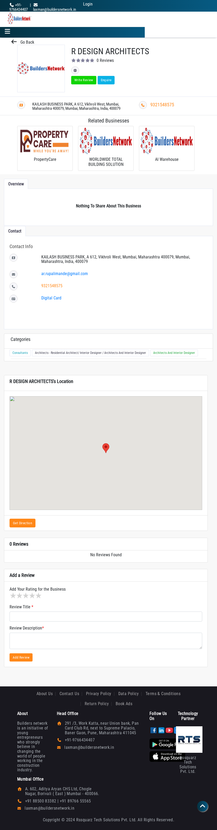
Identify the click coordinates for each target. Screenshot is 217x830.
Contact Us (69, 693)
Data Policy (128, 693)
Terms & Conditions (163, 693)
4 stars (32, 595)
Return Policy (97, 703)
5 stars (38, 595)
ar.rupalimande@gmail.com (64, 273)
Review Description (27, 628)
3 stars (25, 595)
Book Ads (124, 703)
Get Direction (22, 523)
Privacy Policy (98, 693)
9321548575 (162, 104)
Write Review (83, 80)
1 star (13, 595)
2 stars (19, 595)
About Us (45, 693)
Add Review (21, 657)
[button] (105, 448)
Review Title (21, 607)
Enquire (106, 80)
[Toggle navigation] (7, 32)
